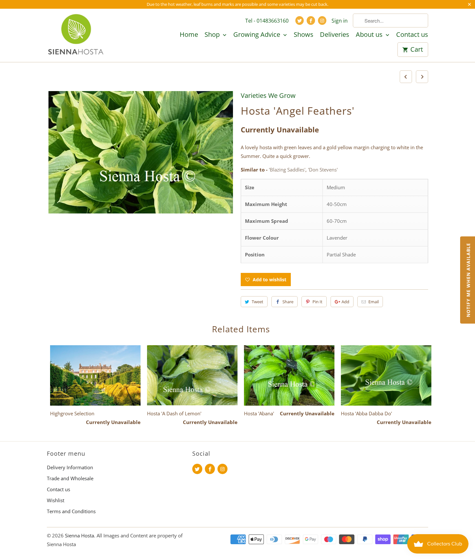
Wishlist (55, 500)
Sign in (340, 20)
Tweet (257, 302)
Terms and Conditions (71, 511)
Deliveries (334, 35)
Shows (303, 35)
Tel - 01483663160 (267, 20)
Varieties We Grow (268, 95)
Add (345, 302)
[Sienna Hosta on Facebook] (311, 20)
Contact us (412, 35)
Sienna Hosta (79, 535)
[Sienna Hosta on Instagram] (322, 20)
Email (373, 302)
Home (189, 35)
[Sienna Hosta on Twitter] (299, 20)
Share (287, 302)
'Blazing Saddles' (287, 169)
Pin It (317, 302)
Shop (213, 35)
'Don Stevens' (323, 169)
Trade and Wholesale (70, 478)
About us (370, 35)
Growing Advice (257, 35)
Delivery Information (70, 467)
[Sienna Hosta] (76, 35)
